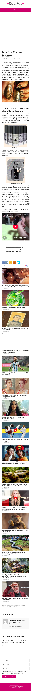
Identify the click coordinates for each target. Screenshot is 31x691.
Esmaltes (6, 58)
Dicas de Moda (14, 685)
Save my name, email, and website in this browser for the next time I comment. (14, 672)
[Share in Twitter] (18, 262)
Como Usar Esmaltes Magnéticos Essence (12, 605)
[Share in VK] (6, 262)
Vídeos (18, 58)
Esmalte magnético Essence (12, 606)
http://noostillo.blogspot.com (16, 626)
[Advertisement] (15, 32)
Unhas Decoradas (12, 58)
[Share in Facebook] (3, 262)
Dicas (3, 58)
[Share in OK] (10, 262)
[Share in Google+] (14, 262)
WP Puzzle (18, 687)
